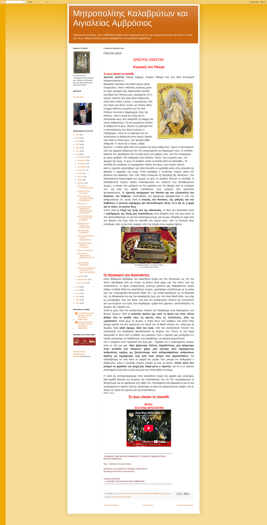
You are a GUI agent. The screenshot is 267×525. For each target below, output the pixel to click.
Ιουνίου (80, 177)
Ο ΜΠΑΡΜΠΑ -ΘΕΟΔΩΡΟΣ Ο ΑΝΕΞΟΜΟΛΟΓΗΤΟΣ (86, 257)
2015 (78, 151)
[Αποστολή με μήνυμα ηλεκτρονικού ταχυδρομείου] (177, 493)
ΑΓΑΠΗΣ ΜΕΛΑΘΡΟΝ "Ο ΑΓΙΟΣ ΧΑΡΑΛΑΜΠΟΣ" (85, 238)
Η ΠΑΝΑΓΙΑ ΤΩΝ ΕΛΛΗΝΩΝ (83, 192)
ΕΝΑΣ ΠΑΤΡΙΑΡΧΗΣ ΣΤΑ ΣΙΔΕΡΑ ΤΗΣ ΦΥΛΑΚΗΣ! (84, 218)
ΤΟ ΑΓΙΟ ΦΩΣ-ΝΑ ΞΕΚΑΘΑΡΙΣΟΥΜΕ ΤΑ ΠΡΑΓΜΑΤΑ (85, 198)
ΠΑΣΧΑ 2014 (82, 204)
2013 (78, 287)
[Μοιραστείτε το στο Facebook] (185, 493)
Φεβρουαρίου (82, 280)
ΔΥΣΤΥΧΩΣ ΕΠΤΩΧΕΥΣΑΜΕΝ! (85, 187)
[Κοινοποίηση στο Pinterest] (188, 493)
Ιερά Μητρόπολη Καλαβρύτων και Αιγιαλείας (79, 354)
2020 (78, 135)
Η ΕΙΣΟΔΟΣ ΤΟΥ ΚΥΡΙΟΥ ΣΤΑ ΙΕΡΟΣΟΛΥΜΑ (83, 226)
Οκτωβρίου (81, 164)
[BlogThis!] (180, 493)
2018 (78, 141)
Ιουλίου (80, 173)
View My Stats (78, 97)
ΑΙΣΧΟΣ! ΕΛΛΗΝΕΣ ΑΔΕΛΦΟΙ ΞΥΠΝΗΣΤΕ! (84, 245)
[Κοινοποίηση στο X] (182, 493)
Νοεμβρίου (81, 160)
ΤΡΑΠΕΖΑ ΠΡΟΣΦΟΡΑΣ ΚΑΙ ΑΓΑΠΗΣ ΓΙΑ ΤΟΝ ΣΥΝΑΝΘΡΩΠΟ (86, 270)
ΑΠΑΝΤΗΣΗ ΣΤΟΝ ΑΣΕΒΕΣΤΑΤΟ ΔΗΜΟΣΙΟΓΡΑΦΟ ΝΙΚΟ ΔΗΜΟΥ (85, 210)
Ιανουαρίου (81, 283)
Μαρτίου (80, 276)
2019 (78, 138)
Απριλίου (81, 183)
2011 (78, 293)
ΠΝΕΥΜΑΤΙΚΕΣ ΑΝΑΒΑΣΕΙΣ (83, 232)
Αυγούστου (81, 170)
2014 (78, 154)
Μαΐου (80, 180)
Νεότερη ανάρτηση (111, 505)
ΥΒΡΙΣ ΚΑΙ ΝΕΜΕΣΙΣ (85, 250)
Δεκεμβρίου (81, 157)
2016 (78, 148)
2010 (78, 297)
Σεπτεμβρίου (82, 167)
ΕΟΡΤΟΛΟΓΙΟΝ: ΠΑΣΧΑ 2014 (120, 497)
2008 (78, 303)
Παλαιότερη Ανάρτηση (185, 505)
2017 (78, 145)
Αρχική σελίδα (147, 505)
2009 (78, 300)
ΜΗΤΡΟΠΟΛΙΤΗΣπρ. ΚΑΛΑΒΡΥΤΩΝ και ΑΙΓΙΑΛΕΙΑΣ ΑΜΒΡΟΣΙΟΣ (85, 325)
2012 (78, 290)
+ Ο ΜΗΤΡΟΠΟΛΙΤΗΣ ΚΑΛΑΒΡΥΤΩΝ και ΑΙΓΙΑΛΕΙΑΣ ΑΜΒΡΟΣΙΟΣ (86, 316)
